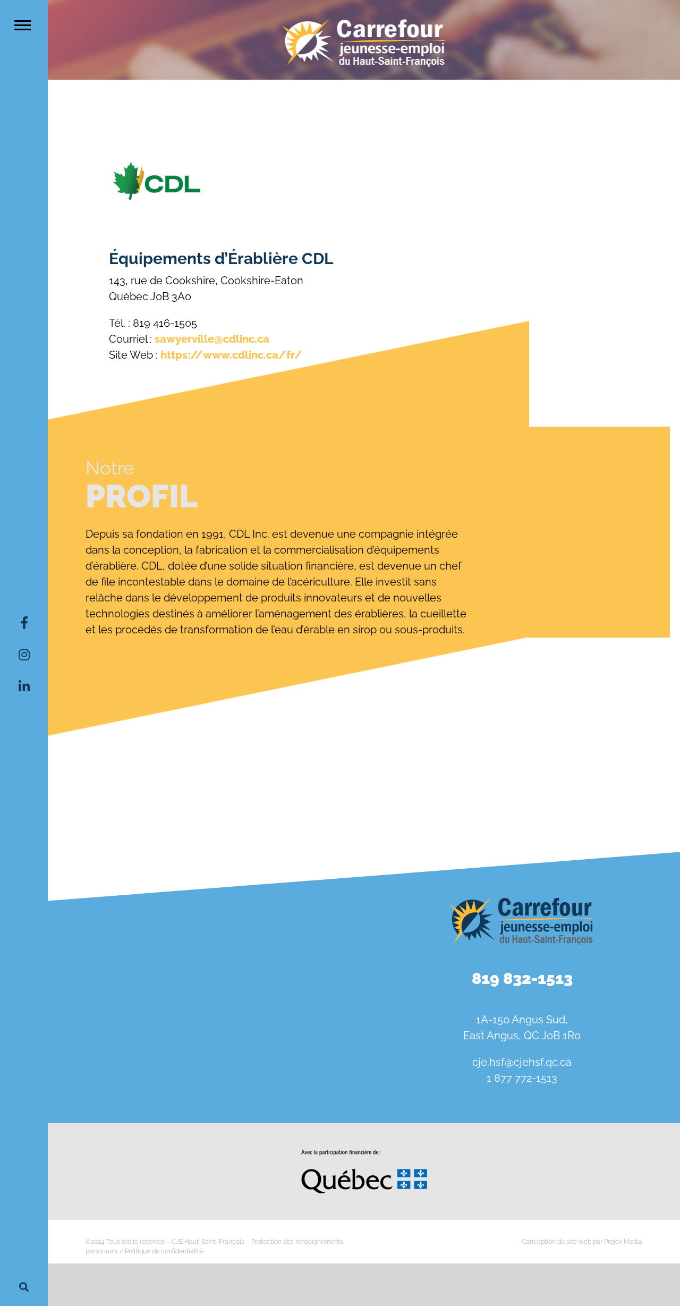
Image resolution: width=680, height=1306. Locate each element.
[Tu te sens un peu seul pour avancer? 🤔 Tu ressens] (206, 1025)
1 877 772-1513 (522, 1078)
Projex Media (623, 1241)
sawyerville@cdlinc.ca (212, 339)
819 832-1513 (522, 978)
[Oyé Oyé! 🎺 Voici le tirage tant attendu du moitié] (313, 963)
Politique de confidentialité (164, 1251)
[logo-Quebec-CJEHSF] (364, 1153)
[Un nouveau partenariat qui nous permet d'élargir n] (99, 1025)
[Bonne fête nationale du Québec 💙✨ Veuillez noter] (99, 963)
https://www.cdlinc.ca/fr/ (231, 355)
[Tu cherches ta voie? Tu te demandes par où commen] (313, 1025)
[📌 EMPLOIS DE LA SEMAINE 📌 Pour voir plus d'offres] (206, 963)
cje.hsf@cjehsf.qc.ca (522, 1062)
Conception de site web (556, 1241)
